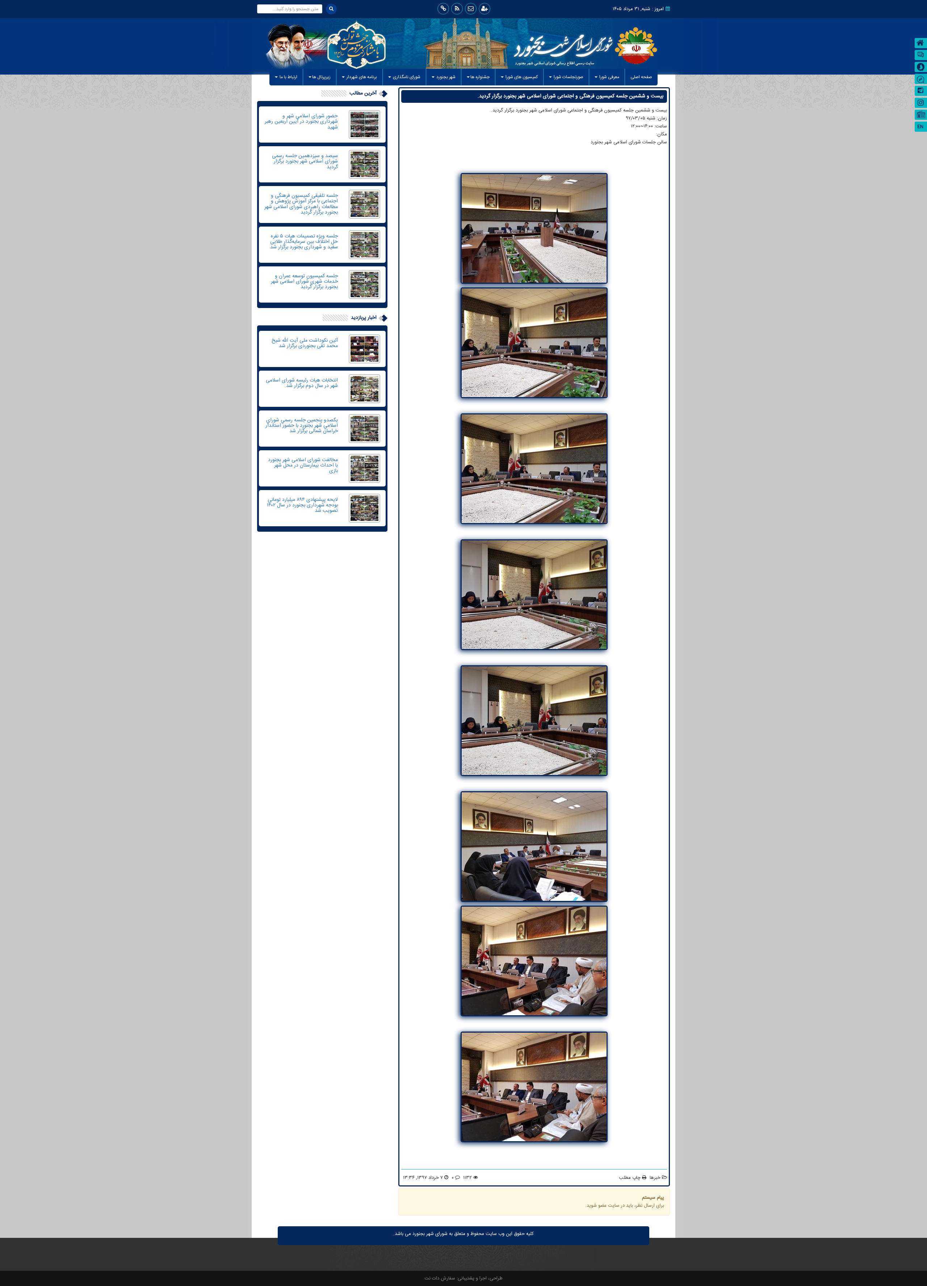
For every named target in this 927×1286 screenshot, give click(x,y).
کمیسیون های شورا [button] (521, 77)
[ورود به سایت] (484, 8)
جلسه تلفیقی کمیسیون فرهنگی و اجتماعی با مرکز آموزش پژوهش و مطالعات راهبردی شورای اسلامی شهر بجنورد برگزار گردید (301, 204)
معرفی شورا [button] (608, 77)
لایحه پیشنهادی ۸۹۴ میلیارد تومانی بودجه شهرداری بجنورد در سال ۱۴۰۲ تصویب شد (302, 505)
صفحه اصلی (638, 77)
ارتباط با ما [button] (287, 77)
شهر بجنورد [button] (445, 77)
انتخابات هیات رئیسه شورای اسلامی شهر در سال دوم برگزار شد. (302, 383)
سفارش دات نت (439, 1278)
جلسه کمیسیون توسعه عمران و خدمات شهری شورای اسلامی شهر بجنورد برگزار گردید (304, 282)
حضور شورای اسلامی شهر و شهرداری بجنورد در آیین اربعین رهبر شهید (301, 122)
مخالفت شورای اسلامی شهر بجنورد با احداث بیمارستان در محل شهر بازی (303, 466)
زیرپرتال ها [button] (321, 77)
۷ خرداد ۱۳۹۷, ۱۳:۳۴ (423, 1178)
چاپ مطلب (630, 1178)
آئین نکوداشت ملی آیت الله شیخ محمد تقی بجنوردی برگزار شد (305, 343)
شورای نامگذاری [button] (406, 77)
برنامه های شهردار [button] (361, 77)
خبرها (655, 1178)
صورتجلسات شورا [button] (568, 77)
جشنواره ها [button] (480, 77)
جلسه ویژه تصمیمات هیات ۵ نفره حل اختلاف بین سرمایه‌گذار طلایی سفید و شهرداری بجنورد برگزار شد (304, 242)
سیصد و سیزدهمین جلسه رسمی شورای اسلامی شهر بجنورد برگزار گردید (305, 162)
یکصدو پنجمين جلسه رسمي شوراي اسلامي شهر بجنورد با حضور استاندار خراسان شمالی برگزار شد (301, 426)
